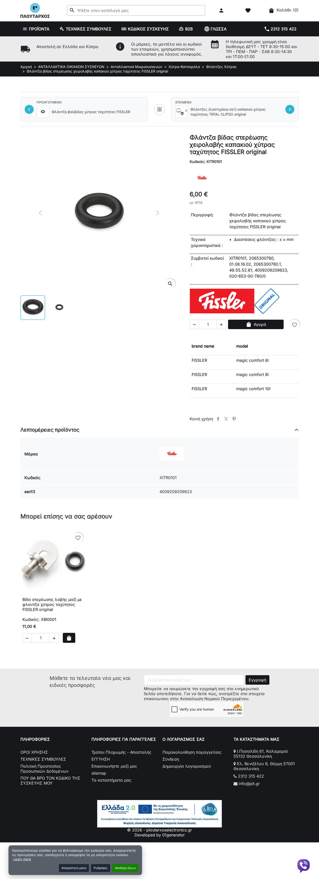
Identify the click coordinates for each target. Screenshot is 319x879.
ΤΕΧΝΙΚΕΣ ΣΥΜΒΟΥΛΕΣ (43, 759)
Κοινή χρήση (218, 419)
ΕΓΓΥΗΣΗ (100, 759)
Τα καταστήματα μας (111, 780)
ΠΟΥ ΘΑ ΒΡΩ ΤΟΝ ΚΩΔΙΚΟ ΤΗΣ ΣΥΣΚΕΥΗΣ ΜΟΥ (50, 781)
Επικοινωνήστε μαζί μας (114, 766)
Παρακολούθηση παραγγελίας (192, 752)
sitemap (98, 773)
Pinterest (234, 419)
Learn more (22, 859)
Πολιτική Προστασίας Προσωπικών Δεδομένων (44, 769)
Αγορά (256, 324)
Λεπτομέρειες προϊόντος (49, 430)
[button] (222, 10)
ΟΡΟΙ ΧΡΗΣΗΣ (34, 752)
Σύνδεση (170, 759)
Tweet (226, 419)
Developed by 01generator (160, 834)
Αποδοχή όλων (125, 868)
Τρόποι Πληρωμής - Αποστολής (121, 752)
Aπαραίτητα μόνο (74, 868)
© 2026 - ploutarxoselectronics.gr (159, 829)
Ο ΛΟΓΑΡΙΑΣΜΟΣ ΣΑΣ (183, 739)
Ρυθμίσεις (100, 868)
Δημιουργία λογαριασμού (186, 766)
